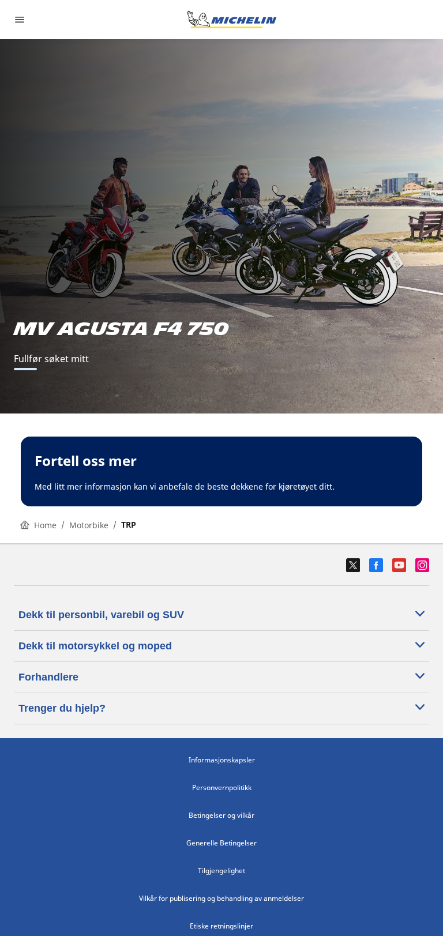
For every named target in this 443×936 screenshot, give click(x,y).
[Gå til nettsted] (232, 19)
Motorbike (88, 525)
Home (45, 525)
